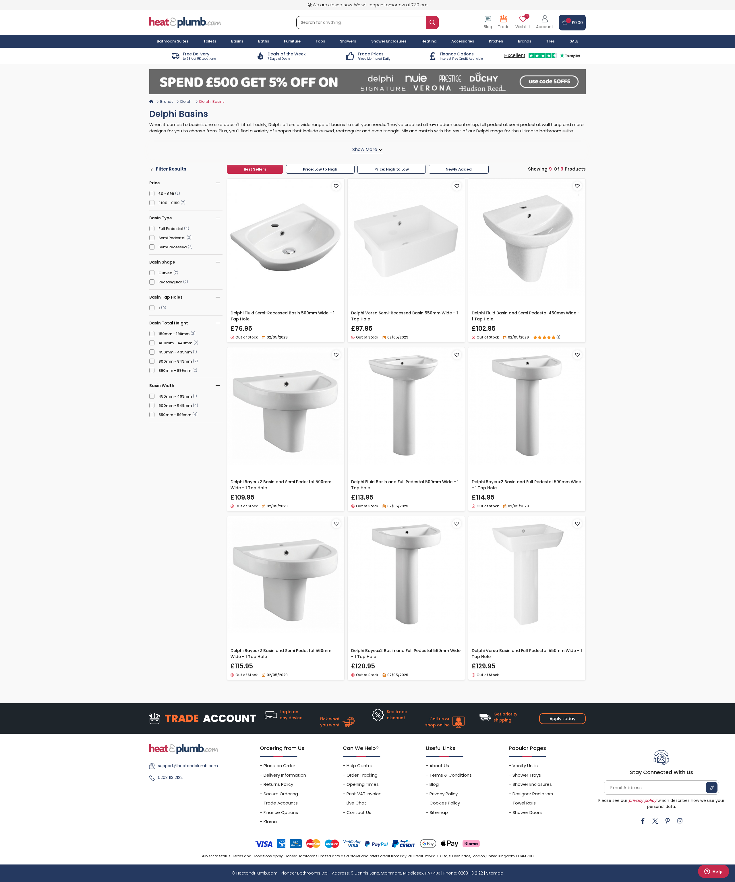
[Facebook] (642, 820)
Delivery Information (285, 775)
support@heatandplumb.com (188, 766)
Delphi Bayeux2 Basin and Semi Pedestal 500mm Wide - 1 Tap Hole (281, 485)
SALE (574, 41)
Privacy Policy (444, 794)
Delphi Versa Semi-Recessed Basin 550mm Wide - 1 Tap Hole (404, 316)
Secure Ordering (281, 794)
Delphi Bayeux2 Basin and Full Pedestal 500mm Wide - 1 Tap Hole (526, 485)
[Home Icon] (151, 101)
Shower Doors (527, 812)
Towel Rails (524, 803)
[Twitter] (655, 820)
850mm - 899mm (174, 370)
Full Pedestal (170, 228)
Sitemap (439, 812)
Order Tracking (362, 775)
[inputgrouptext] (432, 22)
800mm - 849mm (175, 361)
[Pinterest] (667, 820)
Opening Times (363, 784)
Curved (165, 273)
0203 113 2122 (170, 777)
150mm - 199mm (173, 333)
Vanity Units (525, 766)
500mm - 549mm (175, 405)
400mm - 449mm (175, 343)
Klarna (270, 822)
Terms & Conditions (451, 775)
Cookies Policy (445, 803)
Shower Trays (526, 775)
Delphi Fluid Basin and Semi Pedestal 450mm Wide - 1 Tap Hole (526, 316)
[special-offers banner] (367, 81)
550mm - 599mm (174, 414)
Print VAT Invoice (364, 794)
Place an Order (279, 766)
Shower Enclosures (532, 784)
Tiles (550, 41)
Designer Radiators (532, 794)
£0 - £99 (166, 193)
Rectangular (170, 282)
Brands (524, 41)
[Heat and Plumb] (185, 22)
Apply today (562, 718)
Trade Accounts (281, 803)
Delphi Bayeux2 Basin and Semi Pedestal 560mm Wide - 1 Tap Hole (281, 653)
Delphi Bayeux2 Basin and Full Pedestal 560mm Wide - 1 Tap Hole (406, 653)
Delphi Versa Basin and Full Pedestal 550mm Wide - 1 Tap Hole (527, 653)
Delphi (186, 101)
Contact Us (359, 812)
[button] (544, 22)
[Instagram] (679, 820)
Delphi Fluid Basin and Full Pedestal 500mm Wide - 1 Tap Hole (405, 485)
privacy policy (642, 800)
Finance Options (281, 812)
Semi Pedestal (171, 238)
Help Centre (359, 766)
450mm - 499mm (175, 352)
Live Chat (356, 803)
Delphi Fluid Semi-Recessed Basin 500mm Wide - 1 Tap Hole (282, 316)
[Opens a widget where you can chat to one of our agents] (713, 872)
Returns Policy (278, 784)
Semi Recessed (172, 247)
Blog (434, 784)
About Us (439, 766)
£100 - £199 (168, 203)
